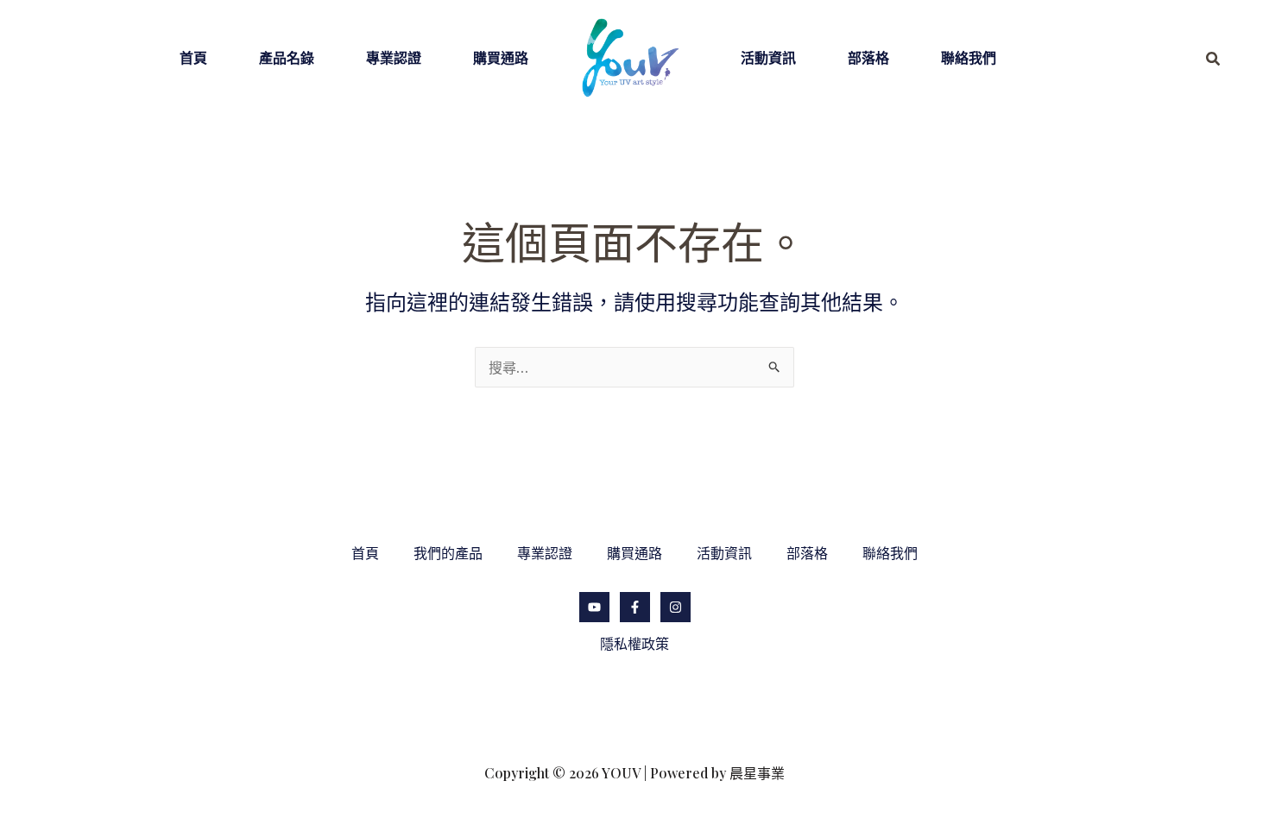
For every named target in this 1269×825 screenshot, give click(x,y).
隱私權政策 (634, 643)
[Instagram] (675, 607)
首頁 (193, 57)
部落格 (868, 57)
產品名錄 (286, 57)
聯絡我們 (968, 57)
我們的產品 (448, 553)
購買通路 (500, 57)
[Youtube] (594, 607)
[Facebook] (635, 607)
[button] (1214, 59)
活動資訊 (768, 57)
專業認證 (393, 57)
